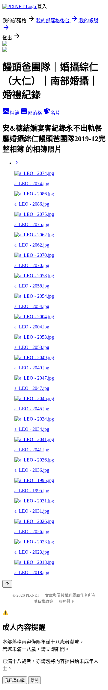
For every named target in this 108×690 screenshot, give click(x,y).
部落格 (35, 113)
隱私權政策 (43, 601)
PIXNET (32, 595)
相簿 (15, 113)
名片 (55, 113)
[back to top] (7, 584)
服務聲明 (66, 601)
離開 (34, 680)
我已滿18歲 (15, 680)
